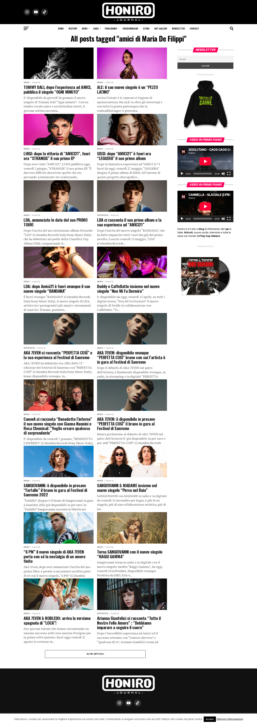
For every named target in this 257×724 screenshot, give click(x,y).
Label (96, 28)
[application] (205, 161)
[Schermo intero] (229, 173)
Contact (194, 28)
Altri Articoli (95, 654)
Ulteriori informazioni (230, 719)
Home (61, 28)
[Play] (182, 173)
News (84, 28)
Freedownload (130, 28)
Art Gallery (160, 28)
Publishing (111, 28)
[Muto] (223, 173)
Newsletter (178, 28)
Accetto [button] (210, 719)
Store (146, 28)
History (73, 28)
